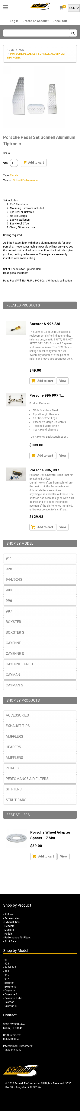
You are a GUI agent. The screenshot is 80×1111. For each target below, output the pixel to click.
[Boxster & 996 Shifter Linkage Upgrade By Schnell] (16, 328)
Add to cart (36, 162)
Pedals (14, 175)
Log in (14, 21)
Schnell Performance (25, 180)
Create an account (35, 21)
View (62, 381)
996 (21, 49)
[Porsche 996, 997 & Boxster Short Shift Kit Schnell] (16, 474)
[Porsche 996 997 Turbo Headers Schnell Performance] (16, 399)
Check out (59, 21)
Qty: (5, 162)
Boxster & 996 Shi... (46, 324)
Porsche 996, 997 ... (46, 470)
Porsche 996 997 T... (46, 395)
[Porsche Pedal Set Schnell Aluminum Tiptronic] (34, 67)
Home (10, 49)
